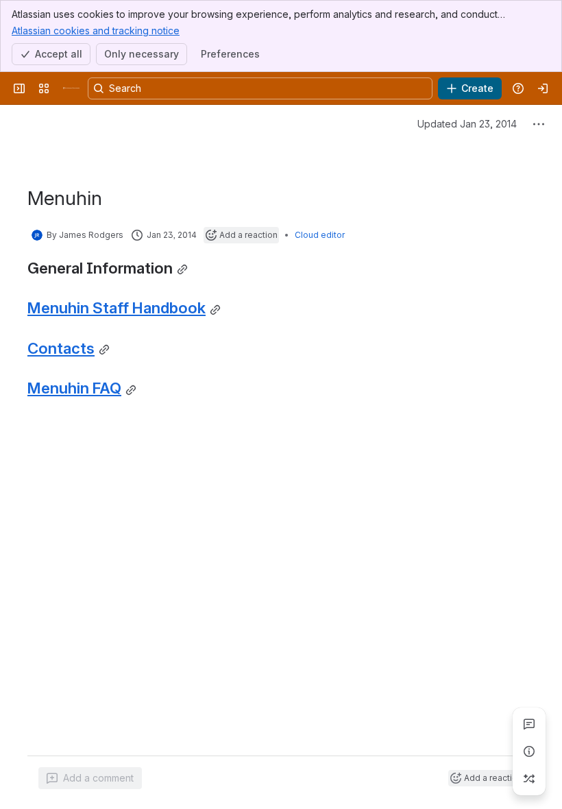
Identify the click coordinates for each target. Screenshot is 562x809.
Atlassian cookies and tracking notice (96, 30)
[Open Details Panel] (529, 751)
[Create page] (529, 779)
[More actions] (539, 124)
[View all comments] (529, 724)
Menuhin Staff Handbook (116, 307)
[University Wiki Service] (71, 88)
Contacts (61, 348)
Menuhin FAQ (74, 387)
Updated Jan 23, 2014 (467, 124)
